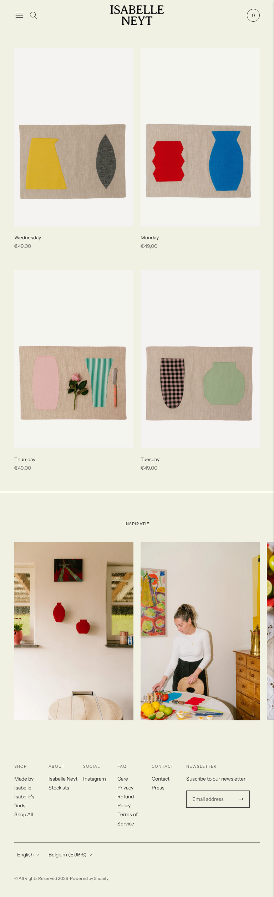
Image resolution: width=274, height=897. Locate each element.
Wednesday (27, 237)
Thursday (24, 459)
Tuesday (150, 459)
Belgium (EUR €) (68, 854)
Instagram (94, 779)
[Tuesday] (200, 359)
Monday (150, 237)
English (25, 854)
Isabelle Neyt (63, 779)
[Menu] (19, 15)
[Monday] (200, 137)
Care (122, 779)
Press (158, 787)
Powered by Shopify (89, 878)
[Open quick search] (34, 15)
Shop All (23, 814)
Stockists (59, 787)
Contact (160, 779)
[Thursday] (73, 359)
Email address (207, 790)
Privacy (125, 787)
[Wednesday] (73, 137)
